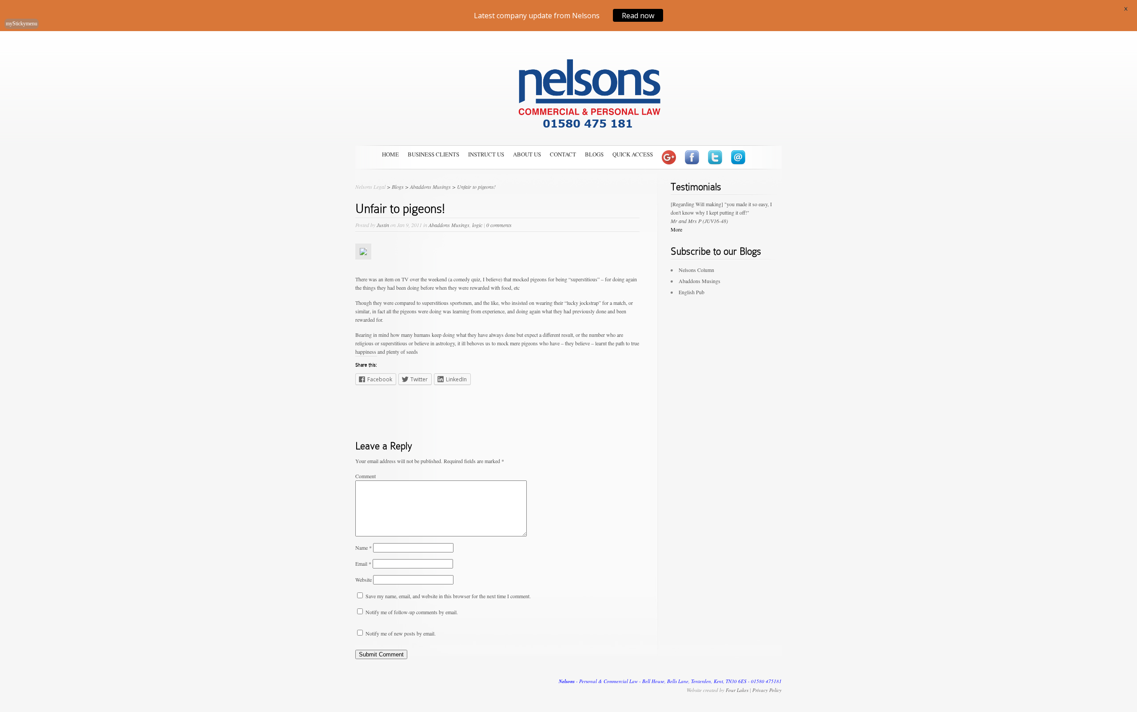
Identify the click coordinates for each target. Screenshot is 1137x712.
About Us (527, 154)
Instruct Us (486, 154)
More (676, 229)
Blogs (594, 154)
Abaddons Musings (449, 224)
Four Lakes (737, 690)
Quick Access (632, 154)
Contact (563, 154)
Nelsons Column (696, 269)
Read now (638, 15)
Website (363, 579)
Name (363, 547)
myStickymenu (21, 23)
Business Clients (433, 154)
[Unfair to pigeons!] (363, 266)
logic (477, 224)
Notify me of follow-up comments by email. (412, 612)
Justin (383, 224)
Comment (365, 476)
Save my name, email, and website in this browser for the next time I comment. (448, 596)
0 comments (499, 224)
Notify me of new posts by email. (401, 633)
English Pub (691, 292)
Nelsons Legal (370, 186)
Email (363, 563)
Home (390, 154)
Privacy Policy (767, 690)
